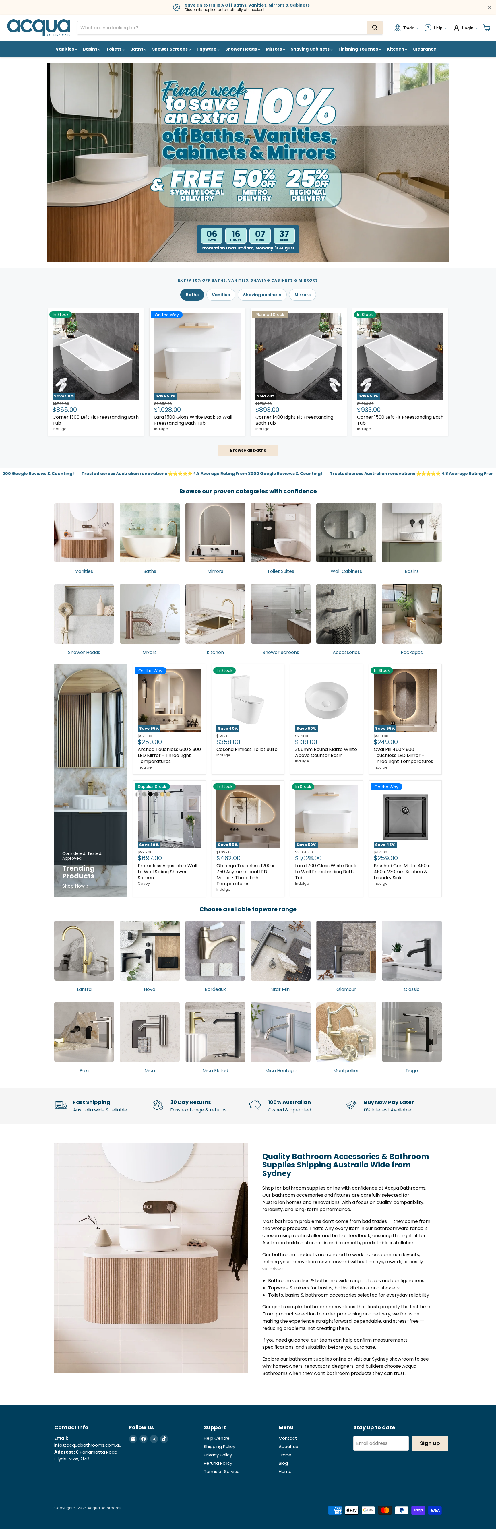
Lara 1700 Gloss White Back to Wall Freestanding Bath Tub (325, 871)
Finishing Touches (358, 49)
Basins (90, 49)
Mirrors (274, 49)
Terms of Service (222, 1471)
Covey (144, 883)
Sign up (430, 1443)
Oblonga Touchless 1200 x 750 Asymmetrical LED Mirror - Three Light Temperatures (245, 874)
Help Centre (217, 1438)
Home (285, 1471)
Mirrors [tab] (302, 295)
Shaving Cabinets (310, 49)
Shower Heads (241, 49)
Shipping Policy (219, 1446)
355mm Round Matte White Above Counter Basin (326, 752)
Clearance (424, 49)
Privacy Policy (218, 1455)
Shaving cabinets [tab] (262, 295)
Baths (137, 49)
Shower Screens (170, 49)
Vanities (65, 49)
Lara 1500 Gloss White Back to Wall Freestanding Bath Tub (193, 420)
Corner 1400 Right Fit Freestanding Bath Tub (294, 420)
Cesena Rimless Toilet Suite (247, 749)
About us (288, 1446)
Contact (288, 1438)
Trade (285, 1455)
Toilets (114, 49)
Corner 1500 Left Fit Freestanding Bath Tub (400, 420)
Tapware (207, 49)
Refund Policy (218, 1463)
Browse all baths (248, 450)
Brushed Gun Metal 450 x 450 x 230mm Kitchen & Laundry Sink (402, 871)
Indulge (60, 429)
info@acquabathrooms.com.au (87, 1445)
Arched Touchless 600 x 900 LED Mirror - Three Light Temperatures (169, 755)
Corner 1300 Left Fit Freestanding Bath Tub (96, 420)
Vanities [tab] (221, 295)
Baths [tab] (192, 295)
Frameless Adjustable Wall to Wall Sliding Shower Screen (167, 871)
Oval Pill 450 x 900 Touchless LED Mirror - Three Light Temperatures (403, 755)
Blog (283, 1463)
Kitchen (396, 49)
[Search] (375, 27)
